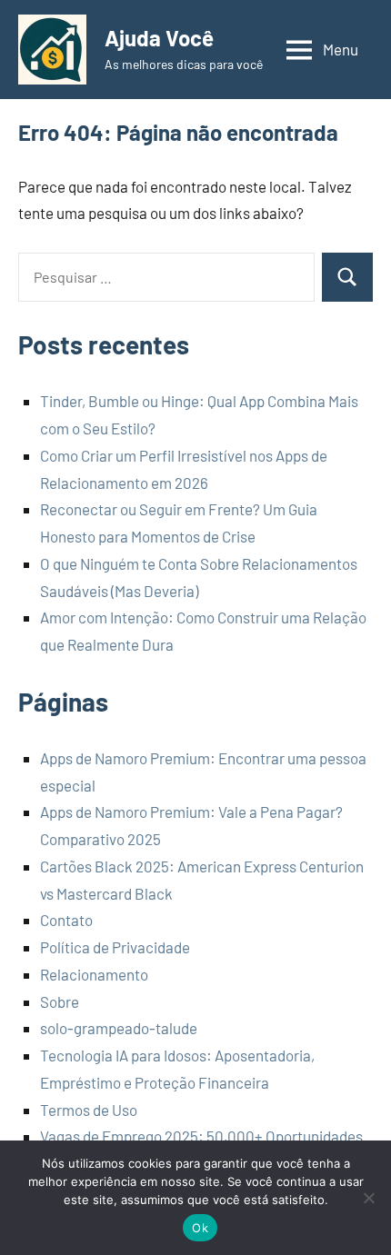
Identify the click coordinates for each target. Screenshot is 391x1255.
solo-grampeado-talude (118, 1028)
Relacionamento (94, 974)
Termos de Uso (88, 1110)
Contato (66, 920)
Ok (200, 1227)
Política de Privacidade (115, 947)
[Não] (368, 1198)
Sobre (59, 1001)
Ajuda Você (159, 38)
